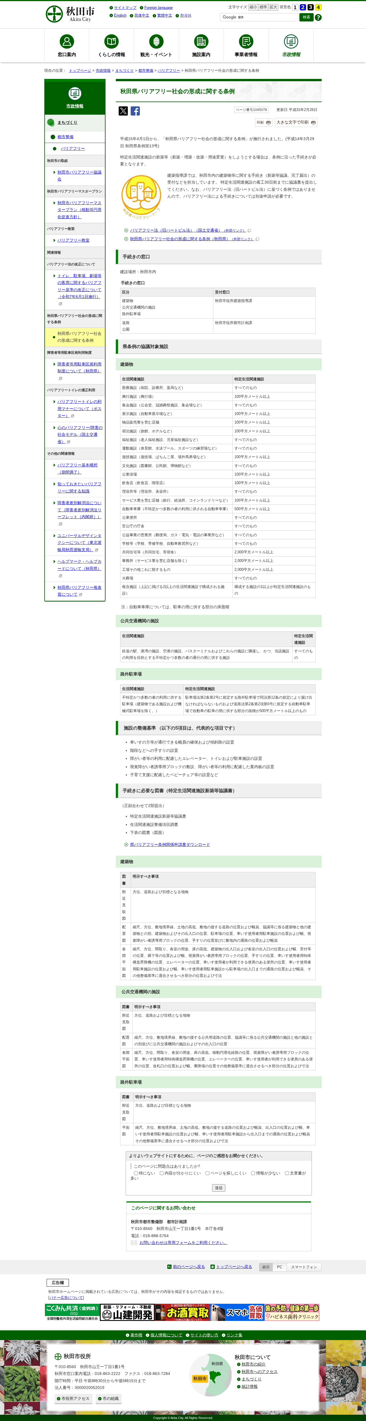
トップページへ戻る (234, 1267)
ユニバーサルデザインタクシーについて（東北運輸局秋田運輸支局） (79, 543)
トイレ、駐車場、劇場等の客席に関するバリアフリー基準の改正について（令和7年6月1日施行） (79, 286)
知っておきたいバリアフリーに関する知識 (79, 487)
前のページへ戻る (189, 1267)
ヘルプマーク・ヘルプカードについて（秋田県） (79, 565)
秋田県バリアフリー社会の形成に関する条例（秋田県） (192, 239)
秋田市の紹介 (254, 1364)
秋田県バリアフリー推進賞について (79, 591)
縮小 (252, 7)
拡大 (272, 7)
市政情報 (103, 70)
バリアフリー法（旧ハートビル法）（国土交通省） (188, 230)
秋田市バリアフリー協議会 (79, 175)
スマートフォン (304, 1267)
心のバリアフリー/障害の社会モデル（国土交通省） (80, 435)
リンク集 (234, 1335)
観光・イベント (156, 54)
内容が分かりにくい (183, 1173)
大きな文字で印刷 (293, 122)
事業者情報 (246, 54)
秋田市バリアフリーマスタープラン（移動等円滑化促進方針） (79, 210)
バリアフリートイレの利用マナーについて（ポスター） (79, 409)
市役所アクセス (75, 1398)
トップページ (80, 70)
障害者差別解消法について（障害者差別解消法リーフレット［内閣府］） (79, 510)
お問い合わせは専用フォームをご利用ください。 (184, 1243)
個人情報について (166, 1335)
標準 (262, 7)
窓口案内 (67, 54)
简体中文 (141, 15)
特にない (147, 1173)
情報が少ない (268, 1173)
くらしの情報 (111, 54)
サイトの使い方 (204, 1335)
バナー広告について (66, 1297)
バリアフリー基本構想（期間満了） (77, 468)
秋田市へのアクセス (260, 1372)
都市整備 (145, 70)
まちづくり (124, 70)
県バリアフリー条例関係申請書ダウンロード (170, 844)
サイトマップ (125, 7)
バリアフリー (169, 70)
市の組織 (111, 1398)
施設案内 (201, 54)
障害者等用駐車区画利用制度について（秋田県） (79, 367)
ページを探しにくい (228, 1173)
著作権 (136, 1335)
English (120, 15)
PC (279, 1267)
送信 (218, 1188)
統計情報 (250, 1386)
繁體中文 (164, 15)
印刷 (260, 122)
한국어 (185, 15)
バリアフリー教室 (73, 240)
